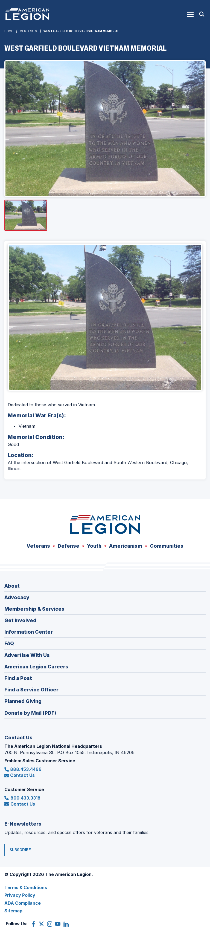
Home (8, 31)
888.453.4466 (26, 769)
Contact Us (22, 775)
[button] (190, 14)
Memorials (28, 31)
